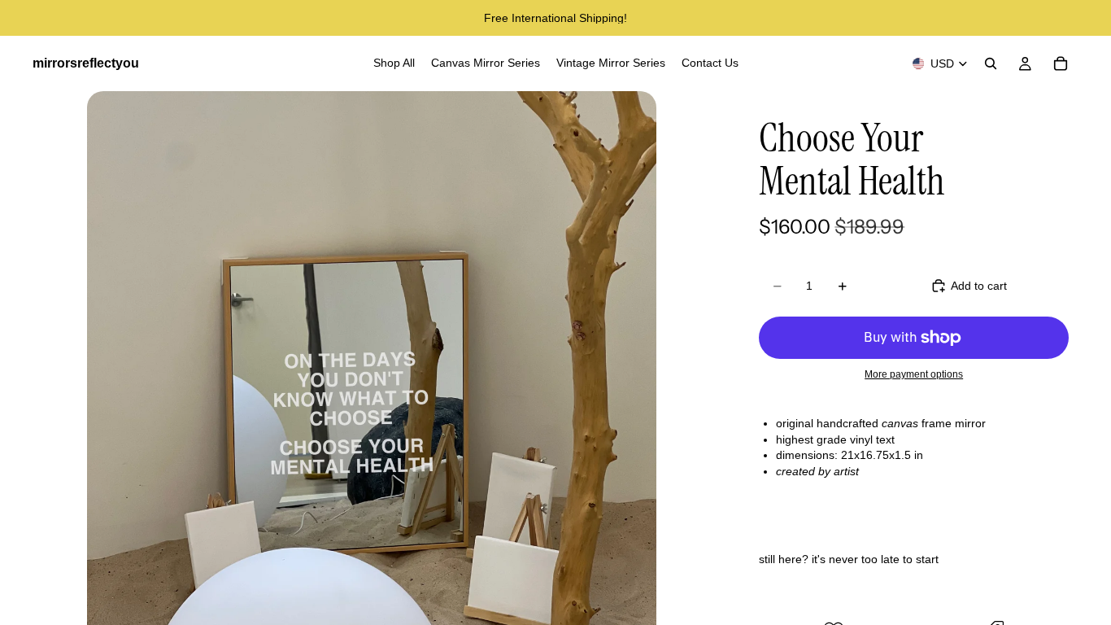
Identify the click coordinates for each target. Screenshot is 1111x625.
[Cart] (1060, 63)
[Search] (991, 63)
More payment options (914, 374)
